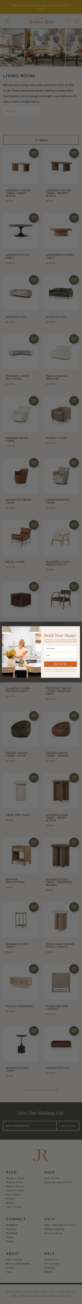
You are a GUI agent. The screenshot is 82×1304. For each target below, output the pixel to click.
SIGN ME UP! (60, 664)
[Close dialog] (77, 628)
